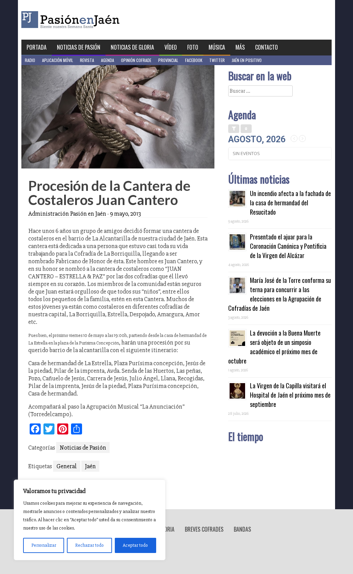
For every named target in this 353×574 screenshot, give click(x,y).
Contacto (266, 47)
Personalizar (43, 545)
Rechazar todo (89, 545)
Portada (37, 47)
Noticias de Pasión (78, 47)
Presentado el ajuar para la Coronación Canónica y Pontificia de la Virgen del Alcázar (288, 246)
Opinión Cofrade (136, 60)
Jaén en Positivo (247, 60)
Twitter (217, 60)
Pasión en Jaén (89, 20)
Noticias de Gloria (132, 47)
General (67, 466)
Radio (30, 60)
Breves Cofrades (204, 529)
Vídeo (170, 47)
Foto (192, 47)
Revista (87, 60)
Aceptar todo (135, 545)
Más (240, 47)
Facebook (193, 60)
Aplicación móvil (57, 60)
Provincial (168, 60)
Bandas (242, 529)
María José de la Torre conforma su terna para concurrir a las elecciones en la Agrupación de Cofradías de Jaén (279, 294)
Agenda (107, 60)
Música (217, 47)
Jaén (90, 466)
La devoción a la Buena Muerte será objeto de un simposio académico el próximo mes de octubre (274, 346)
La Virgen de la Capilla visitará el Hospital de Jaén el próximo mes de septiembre (290, 395)
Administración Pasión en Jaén (67, 213)
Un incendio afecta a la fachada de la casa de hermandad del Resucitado (290, 202)
